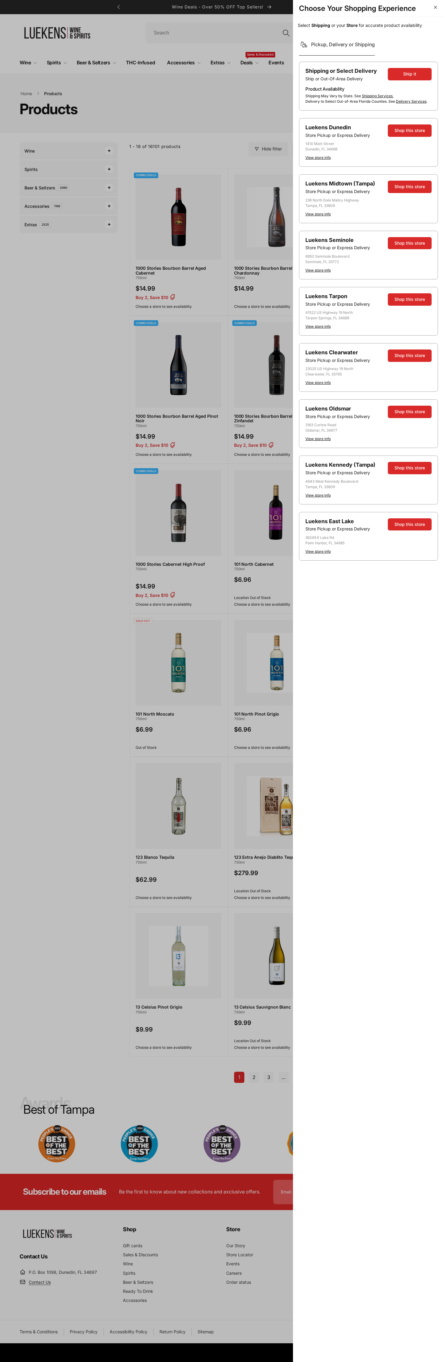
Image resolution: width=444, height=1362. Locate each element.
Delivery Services (411, 101)
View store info (318, 157)
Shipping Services (377, 96)
